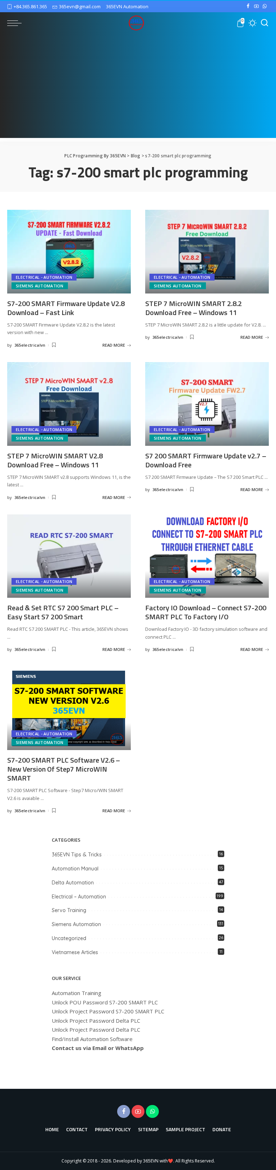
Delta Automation (73, 882)
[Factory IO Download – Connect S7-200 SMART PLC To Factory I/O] (207, 556)
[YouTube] (256, 6)
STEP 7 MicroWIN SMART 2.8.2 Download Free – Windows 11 (193, 308)
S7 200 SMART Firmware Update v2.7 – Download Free (205, 460)
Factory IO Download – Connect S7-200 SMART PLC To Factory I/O (205, 612)
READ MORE (113, 345)
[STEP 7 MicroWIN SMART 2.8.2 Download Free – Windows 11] (207, 251)
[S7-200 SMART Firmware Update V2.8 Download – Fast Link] (69, 251)
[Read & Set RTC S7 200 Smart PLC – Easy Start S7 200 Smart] (69, 556)
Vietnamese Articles (75, 952)
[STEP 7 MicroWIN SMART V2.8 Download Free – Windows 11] (69, 403)
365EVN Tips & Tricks (77, 854)
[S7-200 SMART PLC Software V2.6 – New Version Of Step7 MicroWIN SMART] (69, 708)
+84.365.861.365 (30, 6)
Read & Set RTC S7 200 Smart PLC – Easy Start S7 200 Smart (63, 612)
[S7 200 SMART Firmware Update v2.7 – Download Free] (207, 403)
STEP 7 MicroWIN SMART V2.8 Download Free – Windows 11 (55, 460)
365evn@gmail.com (80, 6)
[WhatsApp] (265, 6)
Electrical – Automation (79, 896)
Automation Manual (75, 868)
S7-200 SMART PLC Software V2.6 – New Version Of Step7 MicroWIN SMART (63, 768)
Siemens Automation (40, 285)
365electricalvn (30, 345)
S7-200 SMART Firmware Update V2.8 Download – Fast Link (66, 308)
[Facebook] (248, 6)
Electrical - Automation (44, 277)
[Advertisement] (138, 87)
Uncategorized (69, 938)
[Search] (264, 23)
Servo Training (69, 910)
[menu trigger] (16, 23)
